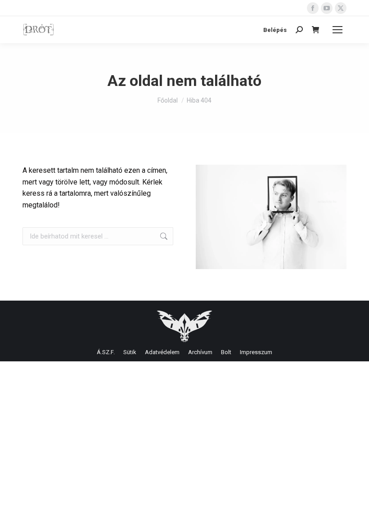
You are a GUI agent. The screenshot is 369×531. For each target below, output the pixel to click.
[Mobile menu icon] (337, 30)
